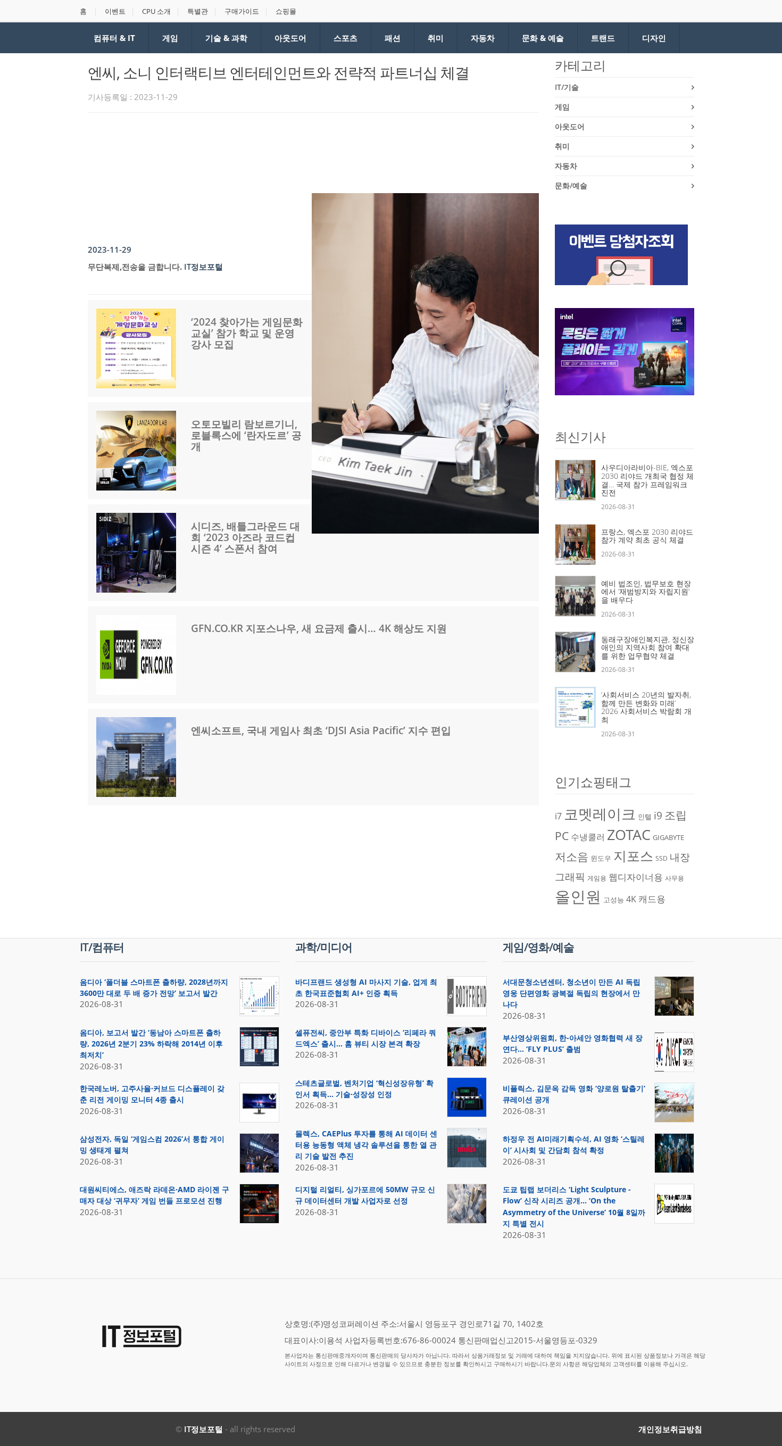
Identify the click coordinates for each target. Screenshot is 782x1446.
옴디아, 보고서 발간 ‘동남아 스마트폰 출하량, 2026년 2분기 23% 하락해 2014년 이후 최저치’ (151, 1043)
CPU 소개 (156, 11)
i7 (558, 816)
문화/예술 (571, 185)
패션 (393, 37)
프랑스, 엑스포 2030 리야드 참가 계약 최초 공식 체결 (647, 536)
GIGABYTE (668, 837)
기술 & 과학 (226, 37)
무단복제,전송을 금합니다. (135, 266)
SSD (661, 858)
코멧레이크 (600, 814)
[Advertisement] (281, 150)
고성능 (613, 899)
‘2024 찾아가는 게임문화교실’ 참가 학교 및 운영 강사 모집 (247, 333)
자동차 (483, 37)
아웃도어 (290, 37)
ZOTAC (629, 834)
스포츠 (345, 37)
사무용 (674, 878)
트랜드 (603, 37)
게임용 (596, 878)
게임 (170, 37)
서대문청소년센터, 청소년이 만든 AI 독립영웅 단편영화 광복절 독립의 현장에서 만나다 (571, 993)
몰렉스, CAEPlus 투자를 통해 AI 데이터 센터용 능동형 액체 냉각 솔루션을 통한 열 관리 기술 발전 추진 (366, 1144)
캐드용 (651, 898)
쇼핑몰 (286, 11)
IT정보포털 (203, 1429)
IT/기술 (567, 87)
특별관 (197, 11)
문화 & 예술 (543, 37)
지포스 (633, 855)
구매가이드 (241, 11)
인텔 (645, 816)
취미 (436, 37)
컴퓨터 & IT (114, 37)
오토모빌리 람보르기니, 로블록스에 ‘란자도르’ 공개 (246, 435)
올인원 (578, 896)
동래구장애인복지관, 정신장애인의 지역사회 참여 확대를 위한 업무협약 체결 (647, 647)
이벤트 (115, 11)
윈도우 (600, 858)
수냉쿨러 (588, 837)
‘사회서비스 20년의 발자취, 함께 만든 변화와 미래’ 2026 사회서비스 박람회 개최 (646, 707)
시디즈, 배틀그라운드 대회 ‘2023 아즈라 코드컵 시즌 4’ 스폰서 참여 (245, 537)
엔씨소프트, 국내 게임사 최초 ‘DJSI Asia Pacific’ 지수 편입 (321, 730)
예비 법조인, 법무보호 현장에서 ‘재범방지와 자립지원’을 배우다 (646, 591)
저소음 (571, 856)
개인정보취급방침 (670, 1429)
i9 (658, 815)
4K (631, 899)
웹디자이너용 (636, 876)
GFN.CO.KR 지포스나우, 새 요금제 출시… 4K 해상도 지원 (319, 628)
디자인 (654, 37)
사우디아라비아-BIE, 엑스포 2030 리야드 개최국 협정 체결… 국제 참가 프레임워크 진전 (647, 479)
